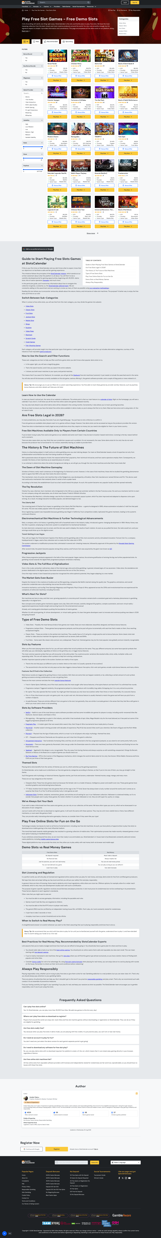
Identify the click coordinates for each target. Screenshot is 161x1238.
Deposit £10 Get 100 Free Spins (55, 1189)
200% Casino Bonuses (53, 1184)
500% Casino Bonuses (53, 1175)
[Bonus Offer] (57, 76)
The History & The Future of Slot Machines (100, 271)
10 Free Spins (74, 1189)
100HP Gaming (29, 107)
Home (23, 1175)
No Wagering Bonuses (52, 1192)
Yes (26, 58)
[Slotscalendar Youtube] (130, 1178)
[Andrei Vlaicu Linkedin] (137, 1093)
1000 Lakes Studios (31, 105)
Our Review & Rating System (30, 1204)
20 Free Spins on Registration (79, 1186)
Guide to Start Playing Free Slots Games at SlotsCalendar (105, 265)
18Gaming (28, 112)
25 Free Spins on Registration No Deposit (80, 1182)
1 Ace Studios (29, 99)
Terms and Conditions (28, 1201)
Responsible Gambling (28, 1189)
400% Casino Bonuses (53, 1178)
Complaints (25, 1181)
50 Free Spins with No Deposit (79, 1175)
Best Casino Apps (51, 1195)
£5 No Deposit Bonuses (77, 1194)
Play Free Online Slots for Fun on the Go (99, 276)
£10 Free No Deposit (76, 1191)
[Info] (4, 1233)
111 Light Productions (31, 110)
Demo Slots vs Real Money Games (97, 279)
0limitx (27, 97)
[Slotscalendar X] (123, 1178)
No (26, 60)
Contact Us (25, 1198)
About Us (24, 1178)
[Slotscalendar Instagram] (126, 1178)
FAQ (23, 1184)
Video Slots (122, 23)
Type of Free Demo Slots (94, 273)
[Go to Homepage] (28, 2)
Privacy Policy (26, 1186)
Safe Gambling (26, 1192)
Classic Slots (123, 25)
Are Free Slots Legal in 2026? (96, 268)
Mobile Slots (122, 33)
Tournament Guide (99, 1175)
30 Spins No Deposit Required (79, 1178)
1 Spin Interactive (30, 102)
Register (57, 1149)
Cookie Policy (26, 1195)
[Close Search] (88, 2)
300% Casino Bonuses (53, 1181)
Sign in (96, 1149)
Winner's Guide (98, 1178)
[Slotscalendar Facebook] (120, 1178)
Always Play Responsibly (94, 282)
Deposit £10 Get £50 (52, 1186)
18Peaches (28, 115)
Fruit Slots (122, 28)
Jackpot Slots (123, 31)
